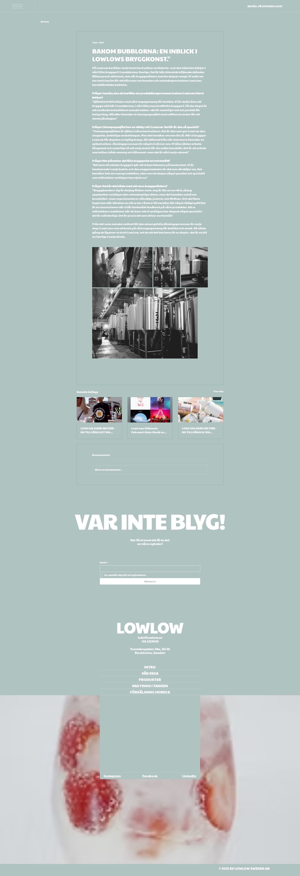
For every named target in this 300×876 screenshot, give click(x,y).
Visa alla (218, 391)
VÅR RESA (150, 673)
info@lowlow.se (150, 637)
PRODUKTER (150, 679)
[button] (294, 860)
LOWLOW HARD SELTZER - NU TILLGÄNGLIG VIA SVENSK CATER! (199, 430)
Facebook (150, 776)
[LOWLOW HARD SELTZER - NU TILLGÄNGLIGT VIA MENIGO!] (99, 409)
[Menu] (17, 6)
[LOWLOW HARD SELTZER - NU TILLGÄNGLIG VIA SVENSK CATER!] (200, 409)
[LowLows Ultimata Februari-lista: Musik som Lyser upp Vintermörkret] (150, 409)
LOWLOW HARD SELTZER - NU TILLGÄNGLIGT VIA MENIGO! (97, 430)
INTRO (150, 667)
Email (104, 562)
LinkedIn (189, 776)
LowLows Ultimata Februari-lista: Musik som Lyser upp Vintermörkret (149, 430)
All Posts (45, 22)
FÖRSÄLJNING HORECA (150, 692)
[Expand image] (122, 267)
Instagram (112, 776)
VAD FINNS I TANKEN (150, 685)
